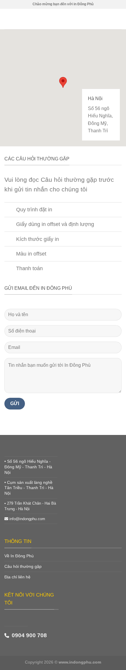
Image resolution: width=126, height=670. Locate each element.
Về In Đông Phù (19, 556)
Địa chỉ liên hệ (17, 577)
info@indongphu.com (27, 519)
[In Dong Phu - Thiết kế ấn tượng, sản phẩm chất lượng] (63, 19)
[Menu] (7, 19)
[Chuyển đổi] (10, 210)
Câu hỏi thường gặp (23, 566)
